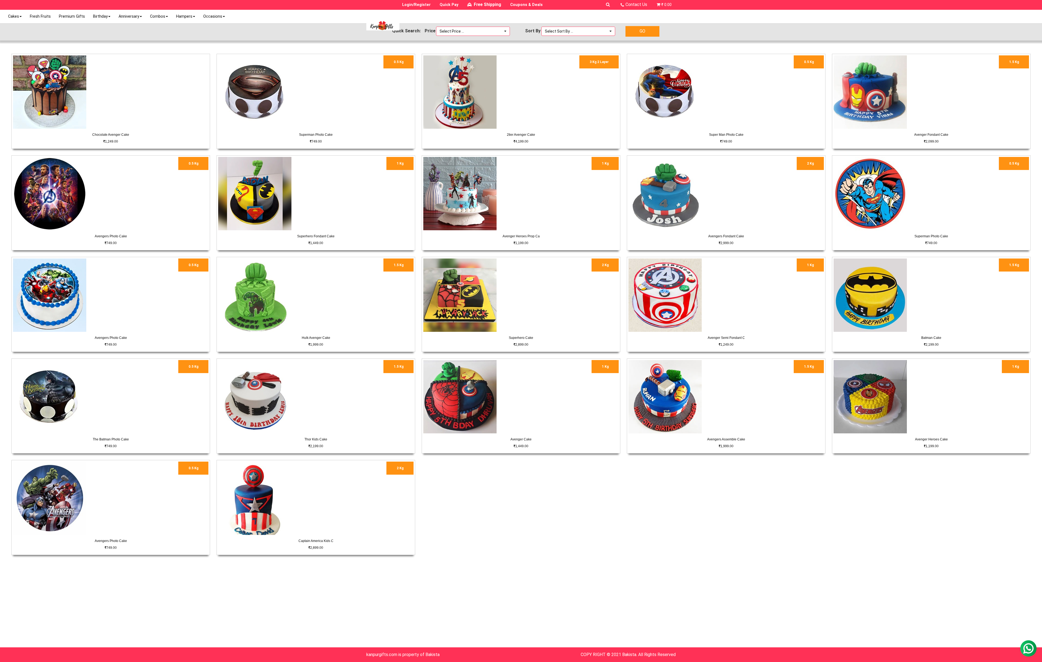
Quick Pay (449, 4)
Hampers (184, 16)
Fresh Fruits (40, 16)
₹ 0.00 (666, 4)
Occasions (212, 16)
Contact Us (636, 4)
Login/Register (416, 4)
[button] (473, 31)
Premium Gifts (72, 16)
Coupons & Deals (526, 4)
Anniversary (129, 16)
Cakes (13, 16)
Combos (157, 16)
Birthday (100, 16)
